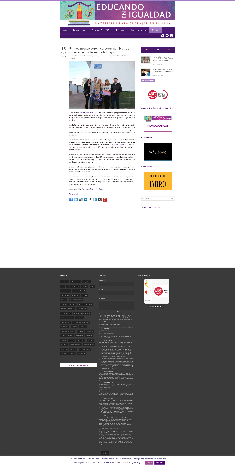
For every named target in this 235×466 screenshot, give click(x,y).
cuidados (75, 295)
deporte (63, 300)
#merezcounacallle (80, 56)
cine (92, 286)
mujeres (89, 336)
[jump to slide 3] (158, 306)
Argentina (86, 282)
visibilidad (72, 58)
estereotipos (65, 322)
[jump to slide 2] (155, 306)
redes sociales (89, 344)
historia (74, 327)
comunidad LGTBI (79, 291)
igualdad (83, 327)
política (90, 340)
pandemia (80, 340)
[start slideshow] (150, 306)
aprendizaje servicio (92, 56)
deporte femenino (76, 300)
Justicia (114, 56)
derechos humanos (85, 304)
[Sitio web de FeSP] (158, 100)
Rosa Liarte (96, 115)
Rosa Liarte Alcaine (122, 56)
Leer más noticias (148, 81)
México (63, 340)
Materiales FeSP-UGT (100, 30)
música (71, 340)
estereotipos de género (81, 322)
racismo (63, 344)
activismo (64, 282)
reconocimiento (75, 344)
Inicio (65, 30)
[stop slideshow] (163, 306)
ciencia (84, 286)
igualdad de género (67, 331)
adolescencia (75, 282)
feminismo (64, 327)
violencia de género (67, 353)
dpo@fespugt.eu (105, 337)
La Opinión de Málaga (95, 189)
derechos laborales (67, 309)
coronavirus (65, 295)
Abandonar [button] (160, 463)
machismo (79, 336)
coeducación (65, 291)
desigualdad (82, 309)
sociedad (73, 349)
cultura (84, 295)
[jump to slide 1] (153, 306)
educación (79, 318)
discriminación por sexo (82, 313)
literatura (90, 331)
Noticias (155, 30)
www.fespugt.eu (111, 333)
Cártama (101, 56)
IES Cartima (108, 56)
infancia (80, 331)
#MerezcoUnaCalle (86, 113)
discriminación (66, 313)
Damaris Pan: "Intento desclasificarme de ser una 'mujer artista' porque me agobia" (163, 59)
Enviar (105, 453)
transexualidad (85, 349)
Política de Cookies (120, 462)
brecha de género (73, 286)
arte (62, 286)
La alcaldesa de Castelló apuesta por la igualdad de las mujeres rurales (163, 71)
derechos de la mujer (68, 304)
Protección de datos (78, 365)
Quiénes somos (79, 30)
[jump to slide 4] (160, 306)
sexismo (64, 349)
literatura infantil (66, 336)
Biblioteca (119, 30)
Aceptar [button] (149, 463)
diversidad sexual (67, 318)
